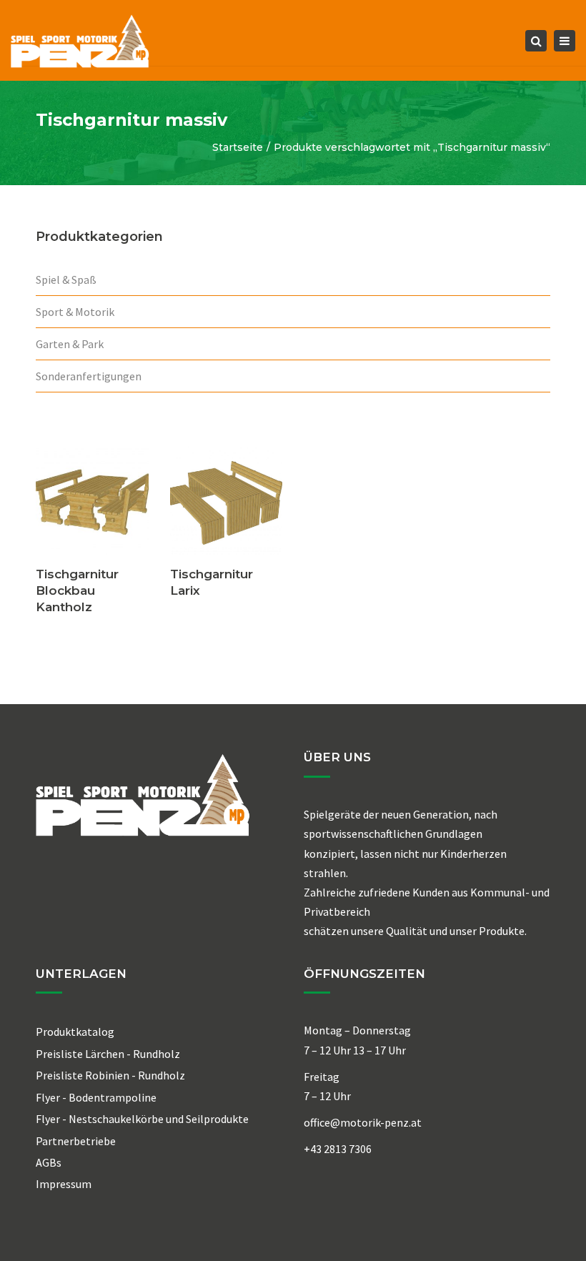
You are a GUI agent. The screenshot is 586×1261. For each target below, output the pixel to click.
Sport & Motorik (75, 312)
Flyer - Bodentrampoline (96, 1097)
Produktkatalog (75, 1031)
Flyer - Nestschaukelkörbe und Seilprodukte (142, 1119)
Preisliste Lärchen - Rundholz (108, 1054)
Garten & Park (70, 344)
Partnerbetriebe (76, 1141)
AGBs (48, 1162)
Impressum (63, 1184)
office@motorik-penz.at (363, 1122)
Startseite (237, 147)
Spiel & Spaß (66, 279)
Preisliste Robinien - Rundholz (110, 1075)
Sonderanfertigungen (88, 376)
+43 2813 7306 (338, 1149)
